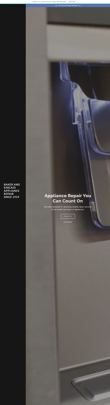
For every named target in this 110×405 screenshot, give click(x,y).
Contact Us (68, 216)
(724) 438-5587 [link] (67, 222)
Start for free (72, 1)
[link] (13, 197)
